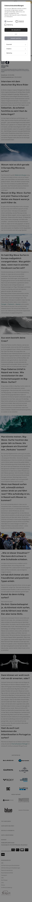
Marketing (10, 25)
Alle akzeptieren (16, 30)
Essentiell (10, 21)
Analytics (21, 21)
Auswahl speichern (16, 38)
